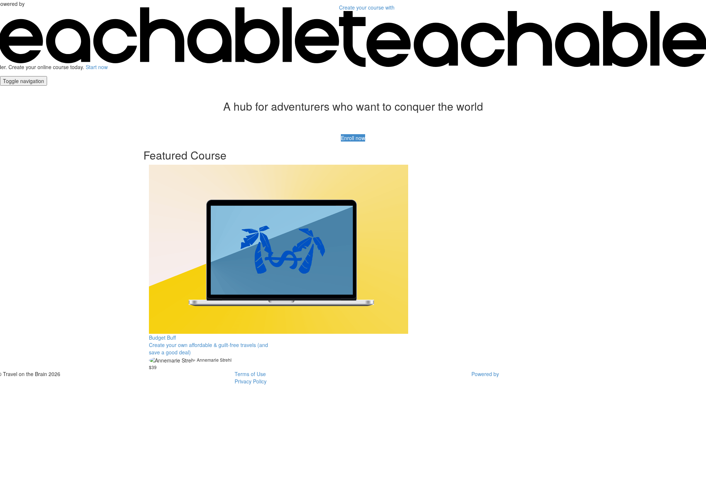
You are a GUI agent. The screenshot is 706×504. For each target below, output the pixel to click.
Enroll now (353, 138)
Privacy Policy (251, 381)
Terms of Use (250, 374)
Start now (97, 67)
